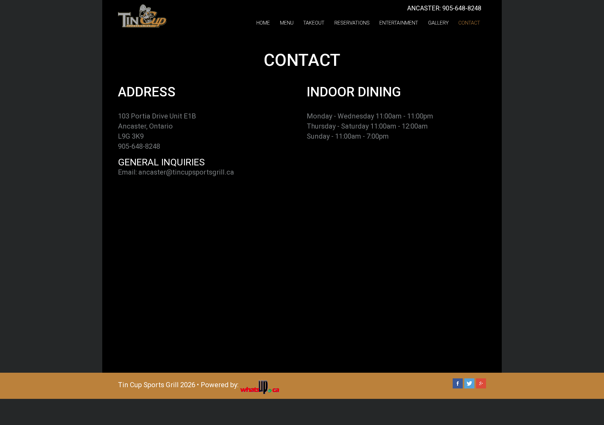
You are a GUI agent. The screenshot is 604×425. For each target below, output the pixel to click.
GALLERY (438, 23)
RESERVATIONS (352, 23)
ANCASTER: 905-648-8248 (444, 8)
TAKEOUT (313, 23)
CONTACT (469, 23)
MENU (287, 23)
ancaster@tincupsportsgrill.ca (186, 172)
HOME (263, 23)
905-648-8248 (139, 146)
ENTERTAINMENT (398, 23)
